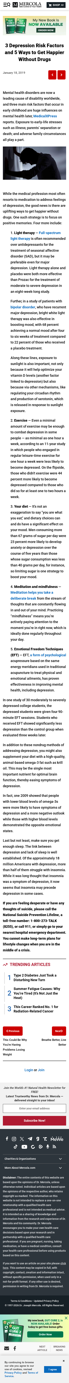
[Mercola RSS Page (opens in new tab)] (54, 1147)
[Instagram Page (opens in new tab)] (14, 1139)
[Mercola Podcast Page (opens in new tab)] (48, 1147)
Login (29, 1070)
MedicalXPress (45, 116)
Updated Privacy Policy (46, 1300)
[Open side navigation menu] (7, 5)
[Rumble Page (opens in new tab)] (40, 1147)
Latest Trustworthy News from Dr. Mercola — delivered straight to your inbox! (34, 1098)
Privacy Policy (13, 1372)
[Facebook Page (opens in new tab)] (7, 1139)
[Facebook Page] (14, 1348)
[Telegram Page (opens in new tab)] (30, 1139)
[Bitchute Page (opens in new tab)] (32, 1147)
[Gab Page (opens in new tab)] (38, 1139)
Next (58, 1031)
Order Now (45, 1334)
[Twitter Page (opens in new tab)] (21, 1139)
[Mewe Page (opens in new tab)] (57, 1139)
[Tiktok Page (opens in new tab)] (15, 1147)
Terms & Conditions (21, 1300)
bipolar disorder (23, 307)
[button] (52, 74)
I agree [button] (53, 1369)
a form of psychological (47, 655)
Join (41, 1070)
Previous (13, 1031)
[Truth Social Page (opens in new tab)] (45, 1139)
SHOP (58, 5)
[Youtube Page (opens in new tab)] (24, 1147)
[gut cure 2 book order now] (34, 34)
